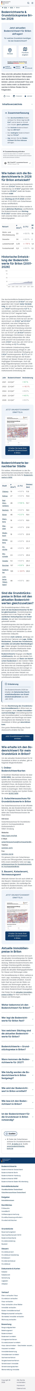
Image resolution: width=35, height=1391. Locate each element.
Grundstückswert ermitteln (10, 1342)
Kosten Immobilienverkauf (10, 1310)
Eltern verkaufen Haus (9, 1295)
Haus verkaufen (7, 1301)
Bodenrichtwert (6, 1333)
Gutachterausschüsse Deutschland (13, 1192)
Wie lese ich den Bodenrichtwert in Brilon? (14, 1102)
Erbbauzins (5, 1208)
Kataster (4, 1272)
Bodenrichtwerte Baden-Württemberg (14, 1181)
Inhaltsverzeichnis (12, 104)
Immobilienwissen (7, 1200)
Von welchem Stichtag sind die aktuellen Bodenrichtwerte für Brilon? (16, 1033)
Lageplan (4, 1281)
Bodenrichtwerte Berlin (9, 1172)
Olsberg (5, 491)
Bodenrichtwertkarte (8, 1238)
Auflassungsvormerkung (10, 1214)
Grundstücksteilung (8, 1241)
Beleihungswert (6, 1330)
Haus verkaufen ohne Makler (11, 1304)
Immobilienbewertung (9, 1351)
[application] (17, 279)
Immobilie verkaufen (8, 1307)
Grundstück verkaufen (9, 1298)
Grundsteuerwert (7, 1252)
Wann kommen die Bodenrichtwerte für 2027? (15, 1061)
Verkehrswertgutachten (9, 1366)
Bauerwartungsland (8, 1232)
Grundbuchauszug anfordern (11, 1217)
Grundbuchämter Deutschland (11, 1189)
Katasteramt (5, 1275)
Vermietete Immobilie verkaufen (12, 1316)
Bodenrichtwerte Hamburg (10, 1175)
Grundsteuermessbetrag (10, 1255)
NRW (11, 7)
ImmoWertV (5, 1211)
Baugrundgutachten (8, 1327)
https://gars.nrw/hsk (9, 836)
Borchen (5, 565)
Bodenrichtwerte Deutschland (12, 1169)
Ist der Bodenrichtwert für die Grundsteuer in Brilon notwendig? (15, 1116)
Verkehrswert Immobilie (9, 1363)
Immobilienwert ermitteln (10, 1354)
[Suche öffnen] (28, 3)
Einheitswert (5, 1258)
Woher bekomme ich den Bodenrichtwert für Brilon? (15, 1006)
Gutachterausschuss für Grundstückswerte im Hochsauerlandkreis (16, 864)
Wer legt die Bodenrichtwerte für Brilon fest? (14, 1019)
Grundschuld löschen (9, 1220)
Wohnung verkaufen (8, 1319)
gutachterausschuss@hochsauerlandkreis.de (17, 842)
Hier (8, 138)
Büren (4, 515)
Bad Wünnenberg (5, 503)
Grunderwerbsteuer (8, 1261)
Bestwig (5, 510)
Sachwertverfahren (8, 1357)
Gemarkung (5, 1278)
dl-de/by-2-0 (17, 1144)
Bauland (4, 1244)
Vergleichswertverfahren (10, 1360)
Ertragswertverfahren (9, 1339)
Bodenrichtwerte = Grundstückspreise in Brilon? (15, 1048)
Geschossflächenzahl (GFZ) (11, 1235)
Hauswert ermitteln (8, 1348)
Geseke (5, 561)
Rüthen (5, 496)
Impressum (21, 1385)
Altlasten (4, 1284)
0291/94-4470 (7, 848)
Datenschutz (21, 1388)
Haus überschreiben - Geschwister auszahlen (17, 1345)
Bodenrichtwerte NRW (9, 1178)
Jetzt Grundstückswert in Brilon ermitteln (17, 737)
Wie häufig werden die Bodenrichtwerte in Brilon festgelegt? (15, 1075)
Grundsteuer (5, 1264)
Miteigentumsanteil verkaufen (11, 1313)
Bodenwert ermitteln (8, 1336)
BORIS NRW (13, 793)
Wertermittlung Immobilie (10, 1370)
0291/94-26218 (7, 854)
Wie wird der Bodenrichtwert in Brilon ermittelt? (14, 1089)
